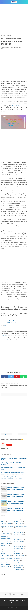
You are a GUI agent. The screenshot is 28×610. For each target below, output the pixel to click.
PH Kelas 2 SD (19, 532)
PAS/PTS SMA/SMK (7, 569)
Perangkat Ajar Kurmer (21, 526)
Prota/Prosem (18, 544)
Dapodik (4, 536)
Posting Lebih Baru (6, 434)
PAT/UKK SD (18, 521)
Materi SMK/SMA (6, 555)
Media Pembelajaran (7, 558)
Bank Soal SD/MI (6, 523)
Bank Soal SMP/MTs (7, 530)
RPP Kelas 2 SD (19, 548)
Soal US (17, 560)
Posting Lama (22, 434)
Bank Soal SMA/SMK (7, 526)
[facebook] (4, 376)
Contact (11, 600)
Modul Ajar (5, 562)
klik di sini (6, 325)
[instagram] (10, 595)
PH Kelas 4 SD (19, 537)
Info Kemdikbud (6, 543)
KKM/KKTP (5, 545)
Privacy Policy (19, 600)
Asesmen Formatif (6, 519)
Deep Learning (6, 538)
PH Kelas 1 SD (19, 530)
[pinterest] (17, 376)
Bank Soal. (7, 340)
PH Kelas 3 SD (19, 534)
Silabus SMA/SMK (19, 555)
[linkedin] (18, 595)
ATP (3, 521)
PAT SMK (17, 519)
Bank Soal (6, 47)
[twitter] (11, 376)
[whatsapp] (23, 376)
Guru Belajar (5, 541)
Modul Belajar (5, 564)
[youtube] (22, 595)
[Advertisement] (14, 14)
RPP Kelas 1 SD (19, 546)
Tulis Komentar (4, 48)
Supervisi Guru (19, 565)
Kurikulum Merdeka (7, 548)
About (5, 600)
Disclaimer (14, 602)
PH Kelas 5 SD (19, 539)
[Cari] (26, 2)
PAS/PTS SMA (5, 566)
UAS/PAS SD (18, 567)
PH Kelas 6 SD (19, 541)
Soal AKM (17, 558)
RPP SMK (17, 553)
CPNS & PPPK (5, 534)
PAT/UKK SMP (19, 523)
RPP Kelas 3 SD (19, 551)
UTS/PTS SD (18, 569)
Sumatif (17, 562)
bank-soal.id (17, 607)
